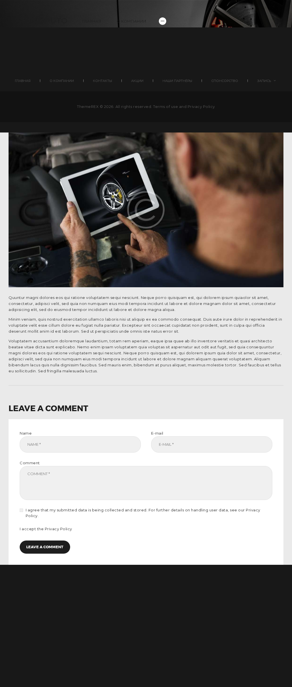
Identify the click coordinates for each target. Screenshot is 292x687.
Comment (30, 463)
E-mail (157, 433)
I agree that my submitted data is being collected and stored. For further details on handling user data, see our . (143, 513)
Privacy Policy (58, 529)
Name (26, 433)
